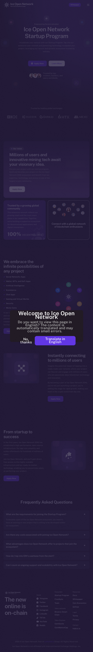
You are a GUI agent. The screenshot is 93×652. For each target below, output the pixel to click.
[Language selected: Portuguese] (44, 648)
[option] (1, 647)
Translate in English (55, 340)
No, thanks (26, 341)
